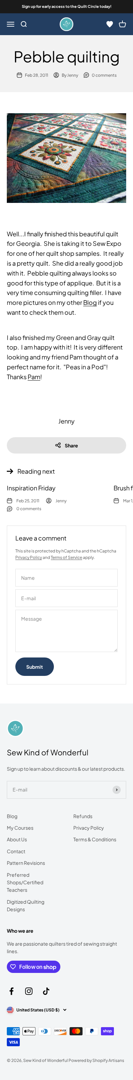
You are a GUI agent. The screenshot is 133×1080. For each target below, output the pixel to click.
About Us (17, 839)
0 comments (104, 75)
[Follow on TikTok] (46, 991)
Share (71, 445)
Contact (16, 851)
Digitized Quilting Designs (25, 905)
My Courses (20, 828)
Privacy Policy (28, 557)
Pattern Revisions (26, 863)
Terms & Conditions (94, 839)
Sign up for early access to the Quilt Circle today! (67, 6)
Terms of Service (66, 557)
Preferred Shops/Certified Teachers (25, 882)
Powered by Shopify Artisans (96, 1060)
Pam (34, 377)
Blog (90, 302)
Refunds (82, 816)
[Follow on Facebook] (11, 991)
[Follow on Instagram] (28, 991)
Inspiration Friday (31, 488)
